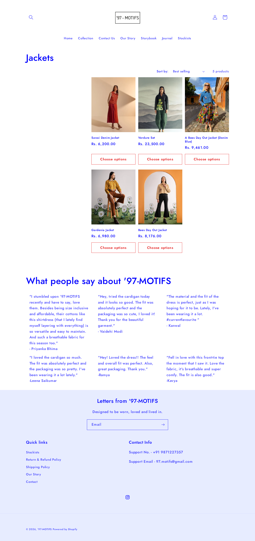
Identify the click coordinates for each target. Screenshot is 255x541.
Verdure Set (146, 138)
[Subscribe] (163, 424)
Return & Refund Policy (43, 460)
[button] (31, 17)
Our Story (33, 474)
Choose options (113, 159)
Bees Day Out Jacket (152, 230)
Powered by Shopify (65, 529)
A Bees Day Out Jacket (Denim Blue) (206, 140)
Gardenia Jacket (102, 230)
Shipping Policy (38, 467)
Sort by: (162, 71)
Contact (31, 482)
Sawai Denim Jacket (105, 138)
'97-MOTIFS (44, 529)
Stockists (32, 452)
